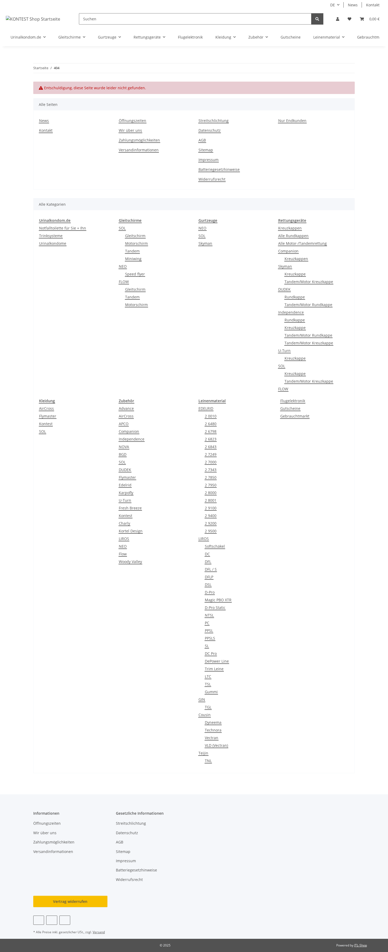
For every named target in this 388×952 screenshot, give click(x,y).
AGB (202, 140)
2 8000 (210, 492)
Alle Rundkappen (293, 235)
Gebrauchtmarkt (294, 416)
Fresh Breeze (130, 507)
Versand (99, 932)
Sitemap (205, 149)
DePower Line (217, 661)
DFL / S (211, 569)
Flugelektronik (292, 400)
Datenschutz (209, 130)
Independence (291, 312)
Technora (213, 730)
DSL (208, 584)
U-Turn (284, 350)
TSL (208, 684)
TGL (208, 707)
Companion (288, 251)
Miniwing (133, 258)
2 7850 (210, 477)
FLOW (124, 281)
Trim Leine (214, 668)
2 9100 (210, 507)
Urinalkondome (52, 243)
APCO (124, 423)
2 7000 (210, 462)
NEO (123, 266)
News (353, 4)
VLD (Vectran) (216, 745)
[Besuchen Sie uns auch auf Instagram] (64, 920)
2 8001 (210, 500)
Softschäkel (215, 546)
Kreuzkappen (290, 228)
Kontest (46, 423)
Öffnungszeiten (132, 120)
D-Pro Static (215, 607)
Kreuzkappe (295, 273)
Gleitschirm (135, 235)
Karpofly (126, 492)
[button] (337, 19)
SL (207, 645)
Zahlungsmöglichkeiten (139, 140)
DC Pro (211, 653)
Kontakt (373, 4)
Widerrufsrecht (211, 179)
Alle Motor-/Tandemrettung (302, 243)
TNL (208, 760)
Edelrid (125, 484)
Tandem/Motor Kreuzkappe (309, 281)
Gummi (211, 691)
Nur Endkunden (292, 120)
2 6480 (210, 423)
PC (207, 622)
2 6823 (210, 439)
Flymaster (47, 416)
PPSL (209, 630)
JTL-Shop (360, 945)
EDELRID (205, 408)
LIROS (124, 538)
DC (207, 553)
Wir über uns (130, 130)
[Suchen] (317, 19)
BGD (122, 454)
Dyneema (213, 722)
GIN (201, 699)
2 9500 (210, 530)
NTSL (209, 615)
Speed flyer (135, 273)
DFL (208, 561)
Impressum (208, 159)
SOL (122, 228)
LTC (208, 676)
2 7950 (210, 484)
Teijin (203, 753)
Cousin (204, 714)
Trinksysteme (51, 235)
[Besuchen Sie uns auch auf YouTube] (51, 920)
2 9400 (210, 515)
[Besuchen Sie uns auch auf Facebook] (38, 920)
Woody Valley (130, 561)
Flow (123, 553)
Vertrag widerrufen (70, 901)
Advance (126, 408)
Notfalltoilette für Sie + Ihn (62, 228)
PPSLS (210, 638)
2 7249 (210, 454)
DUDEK (284, 289)
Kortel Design (131, 530)
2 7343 (210, 469)
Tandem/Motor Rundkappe (308, 304)
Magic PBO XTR (218, 599)
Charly (124, 523)
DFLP (209, 576)
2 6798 (210, 431)
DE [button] (332, 4)
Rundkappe (295, 296)
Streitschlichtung (213, 120)
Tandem (132, 251)
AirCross (46, 408)
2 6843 (210, 446)
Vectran (211, 737)
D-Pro (210, 592)
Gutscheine (290, 408)
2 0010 (210, 416)
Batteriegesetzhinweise (219, 169)
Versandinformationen (139, 149)
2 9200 (210, 523)
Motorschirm (136, 243)
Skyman (205, 243)
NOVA (124, 446)
